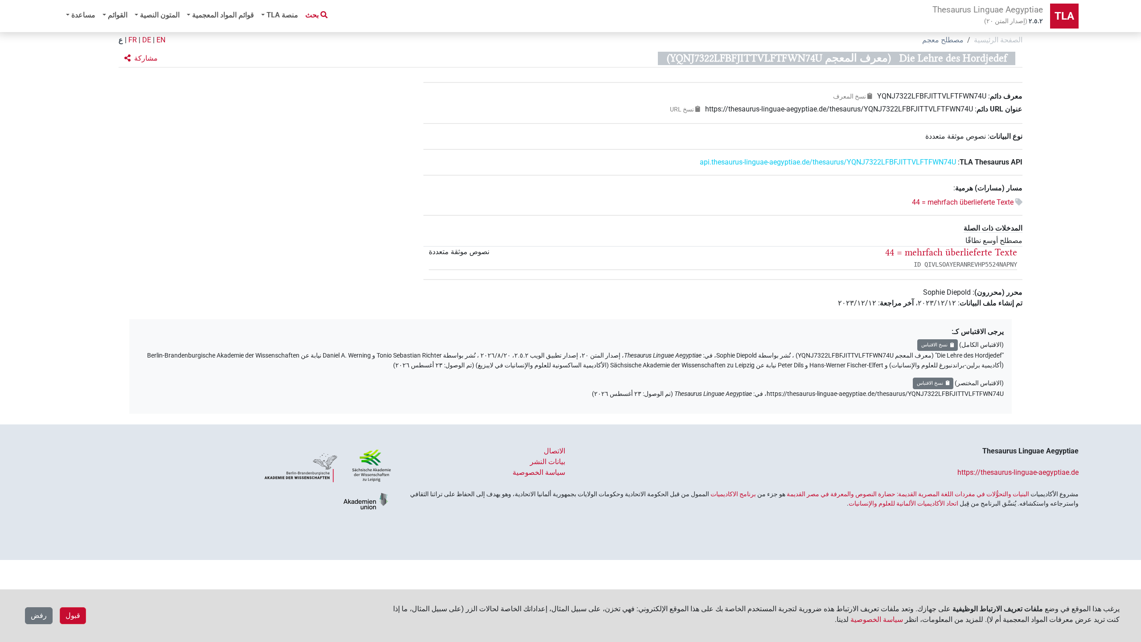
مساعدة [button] (83, 15)
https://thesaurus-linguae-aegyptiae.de (1018, 472)
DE (146, 40)
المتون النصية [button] (160, 15)
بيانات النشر (547, 461)
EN (160, 40)
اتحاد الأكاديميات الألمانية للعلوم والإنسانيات (903, 503)
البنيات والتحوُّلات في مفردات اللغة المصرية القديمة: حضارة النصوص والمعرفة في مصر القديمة (908, 494)
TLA (1064, 16)
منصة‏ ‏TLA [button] (282, 15)
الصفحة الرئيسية (998, 40)
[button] (141, 58)
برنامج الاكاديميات (733, 494)
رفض (39, 615)
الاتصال (554, 451)
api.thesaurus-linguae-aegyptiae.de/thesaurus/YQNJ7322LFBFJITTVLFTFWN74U (828, 162)
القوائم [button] (117, 15)
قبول (73, 615)
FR (132, 40)
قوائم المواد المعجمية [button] (223, 15)
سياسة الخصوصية (539, 472)
